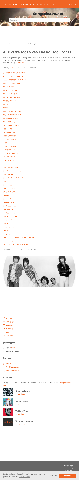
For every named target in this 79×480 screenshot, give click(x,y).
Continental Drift (9, 202)
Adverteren (68, 466)
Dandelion (7, 223)
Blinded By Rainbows (11, 153)
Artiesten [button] (44, 4)
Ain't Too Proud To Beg (12, 83)
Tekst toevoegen (12, 367)
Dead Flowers (8, 227)
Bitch (5, 143)
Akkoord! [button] (67, 475)
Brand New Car (9, 157)
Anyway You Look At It (12, 115)
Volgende (31, 68)
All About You (8, 87)
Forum (51, 4)
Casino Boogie (8, 185)
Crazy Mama (8, 209)
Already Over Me (9, 101)
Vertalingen (10, 329)
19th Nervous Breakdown (13, 76)
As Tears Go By (9, 122)
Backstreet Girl (9, 132)
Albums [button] (35, 4)
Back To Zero (8, 129)
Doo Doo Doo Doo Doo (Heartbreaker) (18, 237)
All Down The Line (10, 90)
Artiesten (15, 44)
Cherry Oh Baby (9, 188)
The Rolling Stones (33, 44)
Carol (5, 181)
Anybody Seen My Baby (12, 111)
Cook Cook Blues (10, 206)
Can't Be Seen (8, 174)
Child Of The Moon (10, 192)
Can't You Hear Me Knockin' (14, 178)
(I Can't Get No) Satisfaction (14, 73)
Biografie (9, 318)
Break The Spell (9, 160)
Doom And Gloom (10, 241)
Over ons (69, 468)
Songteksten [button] (14, 4)
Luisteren (9, 336)
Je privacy (69, 471)
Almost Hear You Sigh (11, 97)
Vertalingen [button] (26, 4)
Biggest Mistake (9, 139)
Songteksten (10, 325)
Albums (8, 332)
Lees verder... (22, 63)
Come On (6, 195)
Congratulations (9, 199)
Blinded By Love (9, 150)
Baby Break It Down (11, 125)
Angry (5, 108)
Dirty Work (7, 234)
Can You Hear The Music (12, 171)
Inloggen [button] (72, 4)
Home (5, 4)
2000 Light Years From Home (14, 80)
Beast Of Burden (9, 136)
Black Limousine (9, 146)
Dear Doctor (8, 230)
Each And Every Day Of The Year (16, 244)
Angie (5, 104)
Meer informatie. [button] (24, 477)
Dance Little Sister (10, 216)
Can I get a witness (10, 167)
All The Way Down (10, 94)
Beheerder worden (12, 363)
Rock (13, 348)
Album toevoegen (12, 370)
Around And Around (11, 118)
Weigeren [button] (53, 475)
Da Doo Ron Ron (9, 213)
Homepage (9, 322)
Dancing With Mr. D (10, 220)
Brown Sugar (8, 164)
